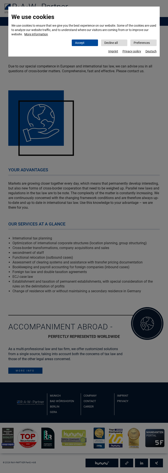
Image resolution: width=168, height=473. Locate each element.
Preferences (142, 43)
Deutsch (151, 51)
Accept (79, 43)
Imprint (113, 51)
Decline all (111, 43)
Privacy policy (131, 51)
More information (36, 34)
